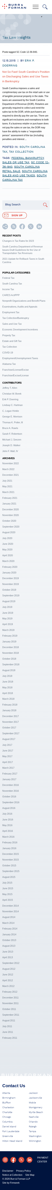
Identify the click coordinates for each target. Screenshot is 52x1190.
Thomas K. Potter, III (12, 422)
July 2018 (7, 676)
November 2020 (10, 515)
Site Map (29, 1175)
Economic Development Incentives (20, 329)
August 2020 (8, 532)
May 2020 (7, 549)
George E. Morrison (12, 416)
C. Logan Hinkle (10, 411)
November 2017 (10, 722)
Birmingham (8, 1098)
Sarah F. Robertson (12, 434)
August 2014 (8, 917)
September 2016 (10, 802)
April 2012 (7, 980)
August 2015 (8, 877)
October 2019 (9, 590)
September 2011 (10, 1015)
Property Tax (8, 335)
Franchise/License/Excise (15, 370)
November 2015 (10, 859)
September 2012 (10, 963)
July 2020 (7, 538)
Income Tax (8, 289)
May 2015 (7, 894)
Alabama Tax (9, 364)
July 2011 (7, 1026)
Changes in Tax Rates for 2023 (18, 241)
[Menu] (35, 7)
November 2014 (10, 911)
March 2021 (8, 492)
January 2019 (9, 641)
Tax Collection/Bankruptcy (15, 318)
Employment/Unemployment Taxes (20, 358)
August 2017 (8, 739)
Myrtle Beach (36, 1112)
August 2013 (8, 946)
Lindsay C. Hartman (12, 405)
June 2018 (7, 681)
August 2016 (8, 808)
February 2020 (9, 567)
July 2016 (7, 814)
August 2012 (8, 969)
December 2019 (10, 578)
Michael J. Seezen (11, 439)
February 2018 (9, 704)
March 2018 (8, 699)
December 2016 (10, 785)
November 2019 (10, 584)
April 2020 (7, 555)
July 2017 (7, 745)
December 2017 (10, 716)
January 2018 (9, 710)
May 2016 (7, 825)
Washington (35, 1136)
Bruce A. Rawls (10, 428)
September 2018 (10, 664)
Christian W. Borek (11, 393)
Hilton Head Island (12, 1141)
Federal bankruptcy (27, 158)
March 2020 (8, 561)
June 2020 (7, 544)
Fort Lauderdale (10, 1131)
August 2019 (8, 601)
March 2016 (8, 837)
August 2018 (8, 670)
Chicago (6, 1117)
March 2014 (8, 923)
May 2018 (7, 687)
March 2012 (8, 986)
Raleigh (33, 1126)
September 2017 (10, 733)
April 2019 (7, 624)
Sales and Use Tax (12, 324)
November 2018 (10, 653)
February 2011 (9, 1038)
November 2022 (10, 463)
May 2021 (7, 486)
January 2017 (9, 779)
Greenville (7, 1136)
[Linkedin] (29, 1160)
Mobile (32, 1103)
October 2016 (9, 796)
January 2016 (9, 848)
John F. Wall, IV (10, 451)
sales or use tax (15, 162)
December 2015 (10, 854)
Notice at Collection (12, 1175)
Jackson (33, 1093)
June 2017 (7, 750)
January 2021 (9, 503)
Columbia (7, 1122)
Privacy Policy (23, 1171)
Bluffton (6, 1103)
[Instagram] (5, 1160)
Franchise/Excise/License (15, 375)
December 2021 (10, 475)
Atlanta (6, 1093)
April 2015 (7, 900)
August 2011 (8, 1020)
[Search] (45, 7)
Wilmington (35, 1141)
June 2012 (7, 974)
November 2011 (10, 1003)
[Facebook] (13, 1160)
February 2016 (9, 842)
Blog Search (13, 204)
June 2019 (7, 613)
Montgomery (35, 1107)
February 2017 (9, 773)
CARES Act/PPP (11, 295)
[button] (5, 228)
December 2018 (10, 647)
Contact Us (13, 1085)
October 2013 (9, 940)
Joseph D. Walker (11, 445)
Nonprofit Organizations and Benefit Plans (23, 301)
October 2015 (9, 865)
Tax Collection (21, 151)
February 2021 (9, 498)
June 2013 (7, 951)
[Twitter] (21, 1160)
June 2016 (7, 819)
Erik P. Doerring (10, 399)
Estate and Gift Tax (12, 341)
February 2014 (9, 928)
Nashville (34, 1117)
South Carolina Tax (12, 283)
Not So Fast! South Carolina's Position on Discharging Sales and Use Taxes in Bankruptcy (26, 76)
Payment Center (42, 1159)
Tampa (32, 1131)
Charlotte (7, 1112)
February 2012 (9, 992)
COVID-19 (7, 352)
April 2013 (7, 957)
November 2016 (10, 791)
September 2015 (10, 871)
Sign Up (17, 215)
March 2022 (8, 469)
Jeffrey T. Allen (9, 388)
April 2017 (7, 762)
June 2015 (7, 888)
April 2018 (7, 693)
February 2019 (9, 636)
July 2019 (7, 607)
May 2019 (7, 618)
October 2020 (9, 521)
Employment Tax (10, 312)
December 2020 (10, 509)
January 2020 (9, 572)
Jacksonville (35, 1098)
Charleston (8, 1107)
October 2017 (9, 727)
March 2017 (8, 768)
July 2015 (7, 882)
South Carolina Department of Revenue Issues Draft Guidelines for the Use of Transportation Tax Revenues (22, 249)
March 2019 (8, 630)
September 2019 (10, 595)
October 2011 (9, 1009)
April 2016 (7, 831)
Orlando (33, 1122)
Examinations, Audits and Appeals (19, 306)
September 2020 (10, 526)
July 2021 (7, 481)
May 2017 (7, 756)
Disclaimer (7, 1171)
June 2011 (7, 1032)
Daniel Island (9, 1126)
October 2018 (9, 659)
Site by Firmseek (10, 1183)
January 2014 (9, 934)
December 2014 (10, 906)
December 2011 (10, 997)
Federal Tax (8, 278)
